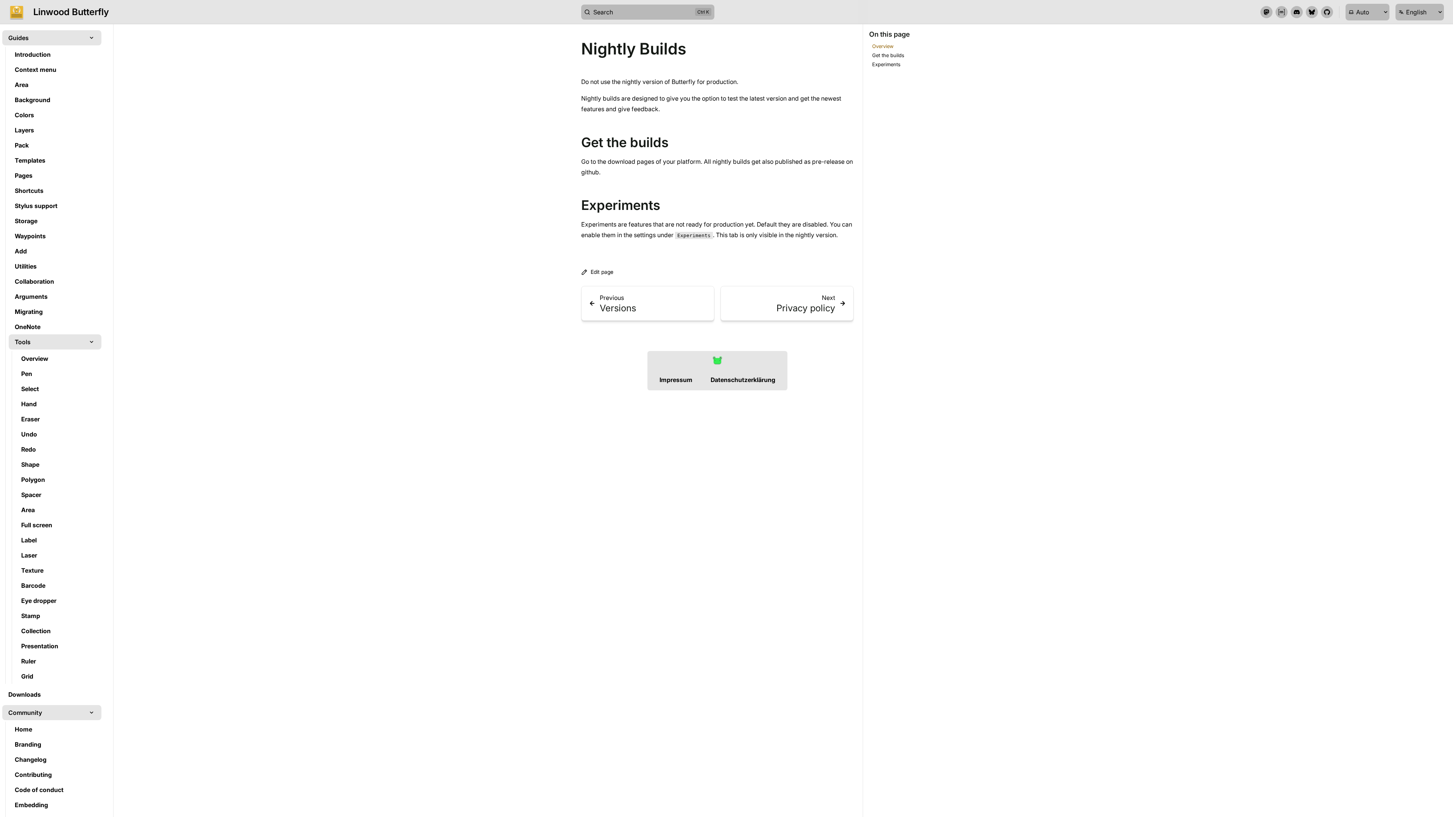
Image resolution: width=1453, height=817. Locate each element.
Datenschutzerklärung (743, 380)
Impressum (676, 380)
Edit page (602, 272)
